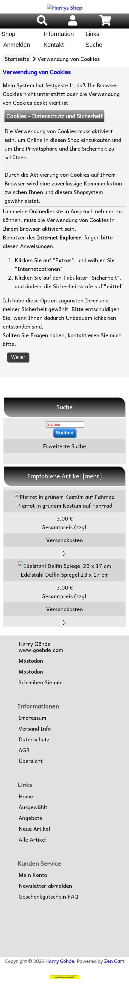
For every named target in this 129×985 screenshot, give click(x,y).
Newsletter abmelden (45, 886)
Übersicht (31, 761)
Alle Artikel (32, 839)
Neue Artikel (34, 829)
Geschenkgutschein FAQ (48, 896)
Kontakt (54, 44)
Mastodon (31, 661)
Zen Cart (114, 961)
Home (26, 796)
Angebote (30, 818)
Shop (8, 34)
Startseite (17, 58)
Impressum (32, 718)
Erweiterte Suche (64, 446)
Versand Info (35, 728)
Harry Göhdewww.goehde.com (41, 647)
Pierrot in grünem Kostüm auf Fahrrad (64, 505)
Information (59, 34)
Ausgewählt (33, 807)
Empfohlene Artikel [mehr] (64, 476)
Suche (94, 44)
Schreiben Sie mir (40, 682)
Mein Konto (33, 875)
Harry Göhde (59, 961)
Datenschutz (34, 739)
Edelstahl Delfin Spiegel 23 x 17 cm (65, 574)
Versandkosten (64, 540)
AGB (24, 750)
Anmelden (16, 44)
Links (92, 34)
